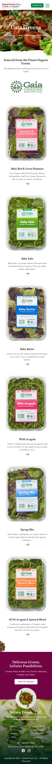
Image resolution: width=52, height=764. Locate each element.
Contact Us (37, 5)
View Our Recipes (26, 681)
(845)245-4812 (28, 743)
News (13, 737)
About (14, 726)
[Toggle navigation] (47, 5)
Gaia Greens (13, 730)
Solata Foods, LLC (26, 712)
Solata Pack (38, 730)
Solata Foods (27, 758)
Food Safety (38, 733)
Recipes (13, 733)
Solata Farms (38, 726)
